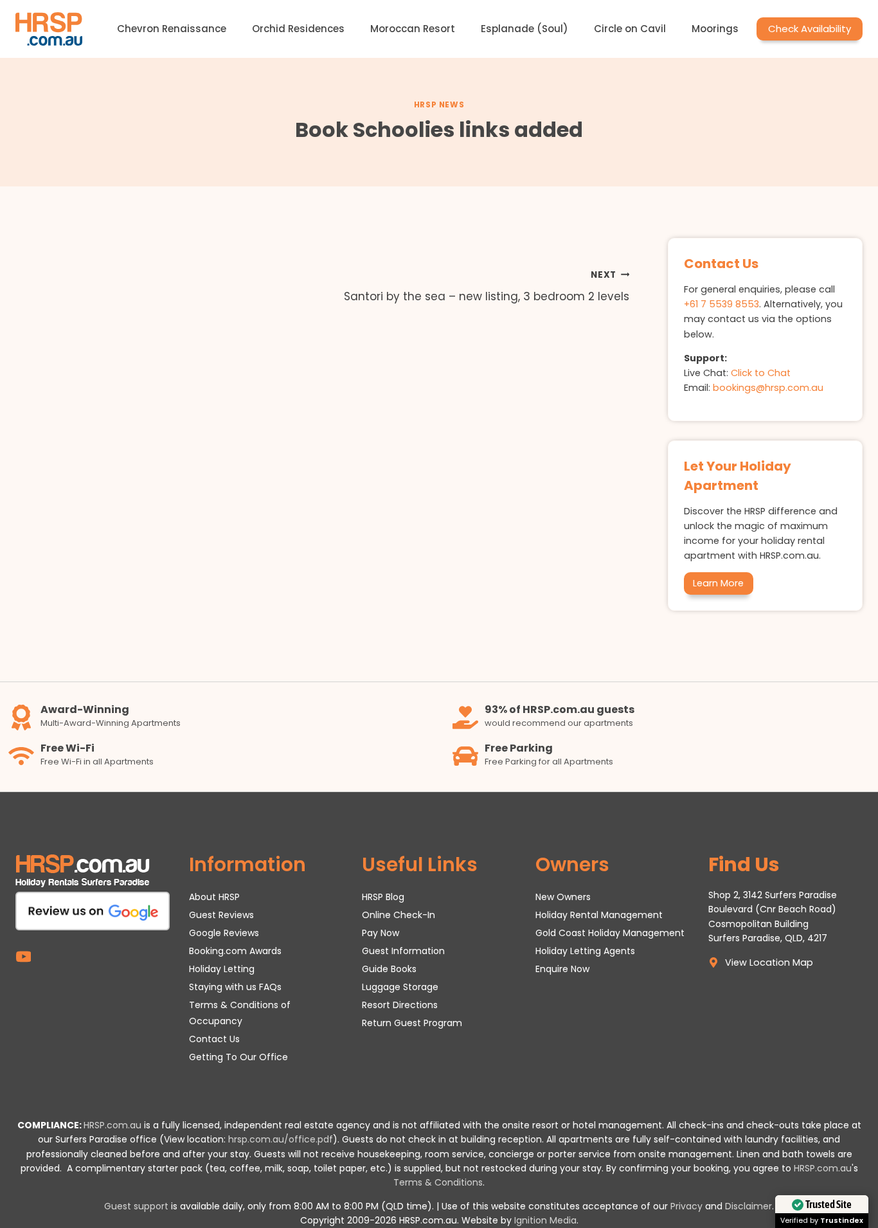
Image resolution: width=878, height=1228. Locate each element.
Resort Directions (400, 1004)
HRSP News (439, 105)
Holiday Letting (222, 968)
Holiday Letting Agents (585, 950)
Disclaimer (748, 1206)
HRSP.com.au (112, 1125)
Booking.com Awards (235, 950)
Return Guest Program (412, 1022)
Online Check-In (398, 914)
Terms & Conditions (438, 1182)
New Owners (563, 896)
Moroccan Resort (412, 28)
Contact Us (214, 1039)
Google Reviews (224, 932)
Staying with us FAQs (235, 986)
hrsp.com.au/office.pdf (280, 1139)
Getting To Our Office (238, 1057)
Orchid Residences (298, 28)
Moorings (715, 28)
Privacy (686, 1206)
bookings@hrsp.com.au (768, 387)
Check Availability (809, 28)
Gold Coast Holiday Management (610, 932)
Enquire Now (562, 968)
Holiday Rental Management (599, 914)
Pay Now (380, 932)
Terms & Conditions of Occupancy (240, 1012)
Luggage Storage (400, 986)
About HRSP (214, 896)
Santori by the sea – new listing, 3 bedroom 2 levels (486, 287)
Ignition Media (545, 1220)
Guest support (136, 1206)
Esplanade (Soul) (524, 28)
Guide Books (389, 968)
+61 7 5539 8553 (721, 304)
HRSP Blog (383, 896)
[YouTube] (23, 956)
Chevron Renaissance (171, 28)
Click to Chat (761, 372)
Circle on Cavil (630, 28)
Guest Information (403, 950)
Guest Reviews (221, 914)
